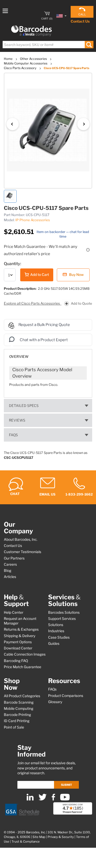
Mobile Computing (18, 708)
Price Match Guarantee (22, 667)
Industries (56, 631)
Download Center (18, 648)
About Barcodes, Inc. (20, 539)
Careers (10, 564)
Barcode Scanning (19, 702)
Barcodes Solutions (64, 612)
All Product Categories (22, 696)
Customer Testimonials (22, 552)
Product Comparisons (65, 696)
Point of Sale (14, 727)
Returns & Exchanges (21, 629)
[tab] (48, 354)
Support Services (62, 619)
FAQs (13, 435)
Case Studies (59, 637)
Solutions (55, 625)
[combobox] (48, 44)
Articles (10, 577)
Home (8, 59)
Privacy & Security (61, 837)
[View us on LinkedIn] (30, 799)
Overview (18, 357)
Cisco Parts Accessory (20, 68)
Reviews (17, 420)
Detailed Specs (24, 406)
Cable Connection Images (25, 654)
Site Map (39, 837)
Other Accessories (34, 59)
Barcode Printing (17, 715)
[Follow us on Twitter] (43, 799)
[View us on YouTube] (65, 799)
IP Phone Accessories (32, 220)
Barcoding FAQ (16, 661)
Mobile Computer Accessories (26, 63)
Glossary (55, 702)
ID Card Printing (16, 721)
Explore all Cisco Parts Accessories (32, 303)
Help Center (13, 612)
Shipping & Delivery (19, 636)
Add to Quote (81, 303)
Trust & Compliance (26, 841)
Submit (66, 785)
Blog (7, 570)
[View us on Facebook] (53, 799)
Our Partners (14, 558)
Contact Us (80, 21)
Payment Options (18, 642)
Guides (53, 643)
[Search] (89, 44)
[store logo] (31, 31)
